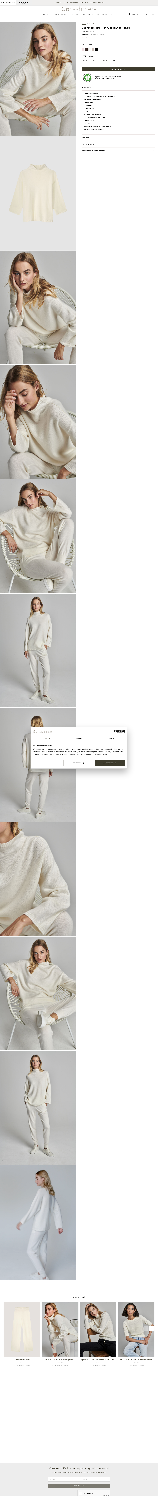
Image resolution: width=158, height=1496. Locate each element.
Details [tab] (79, 739)
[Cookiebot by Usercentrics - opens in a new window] (115, 731)
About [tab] (111, 739)
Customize (77, 763)
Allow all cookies (109, 763)
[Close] (121, 716)
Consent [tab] (47, 739)
